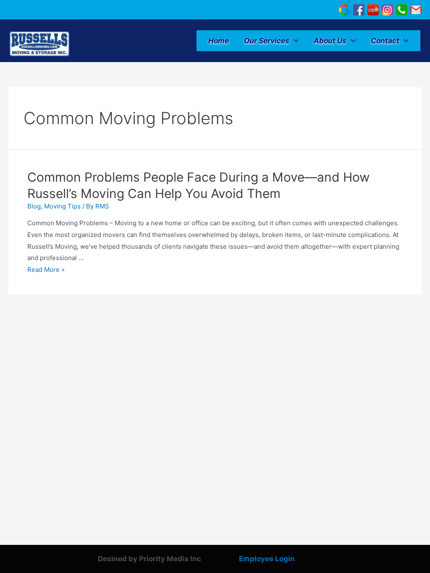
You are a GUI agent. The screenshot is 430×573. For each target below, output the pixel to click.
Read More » (46, 269)
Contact (385, 40)
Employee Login (267, 559)
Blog (34, 206)
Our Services (266, 40)
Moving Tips (62, 206)
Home (218, 40)
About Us (330, 40)
